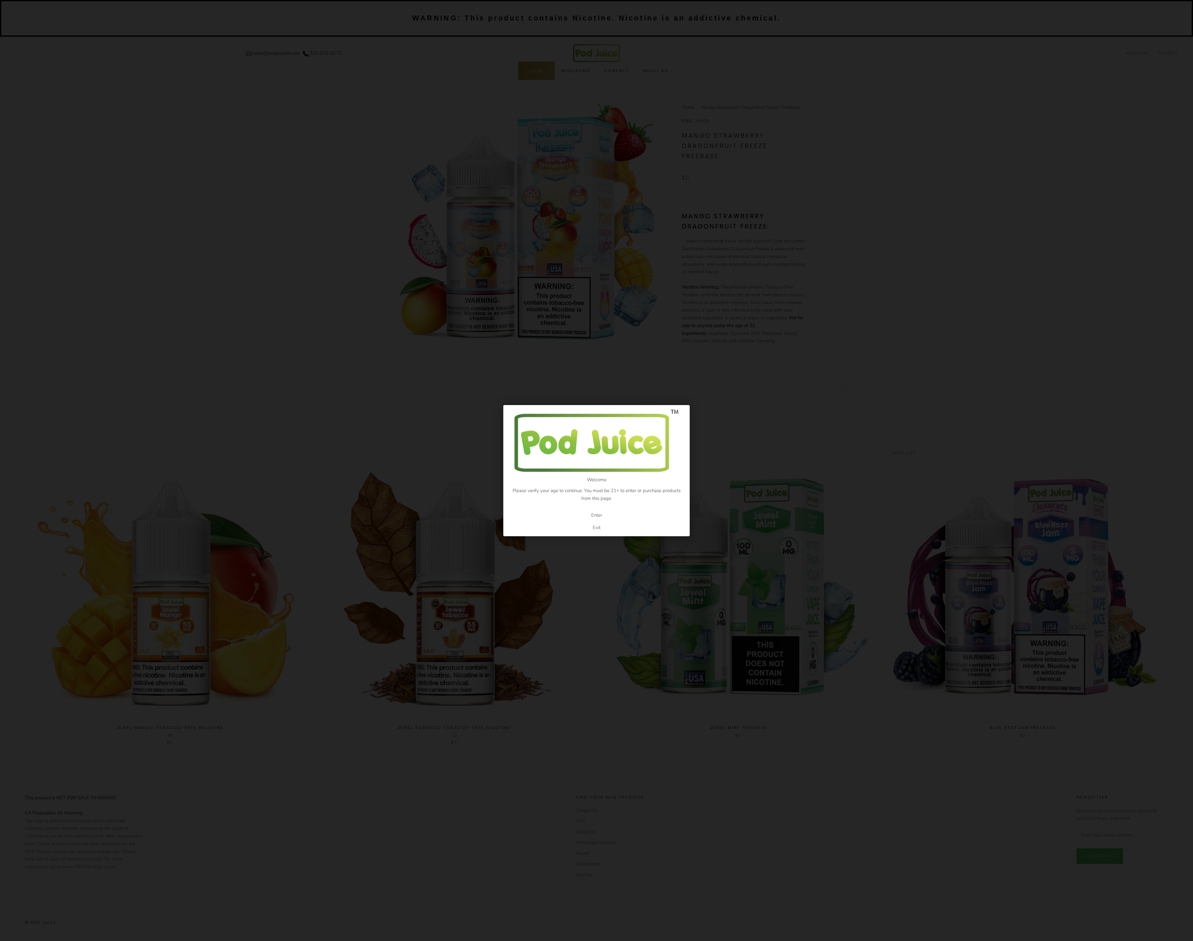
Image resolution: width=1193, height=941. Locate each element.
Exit (597, 527)
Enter (596, 515)
